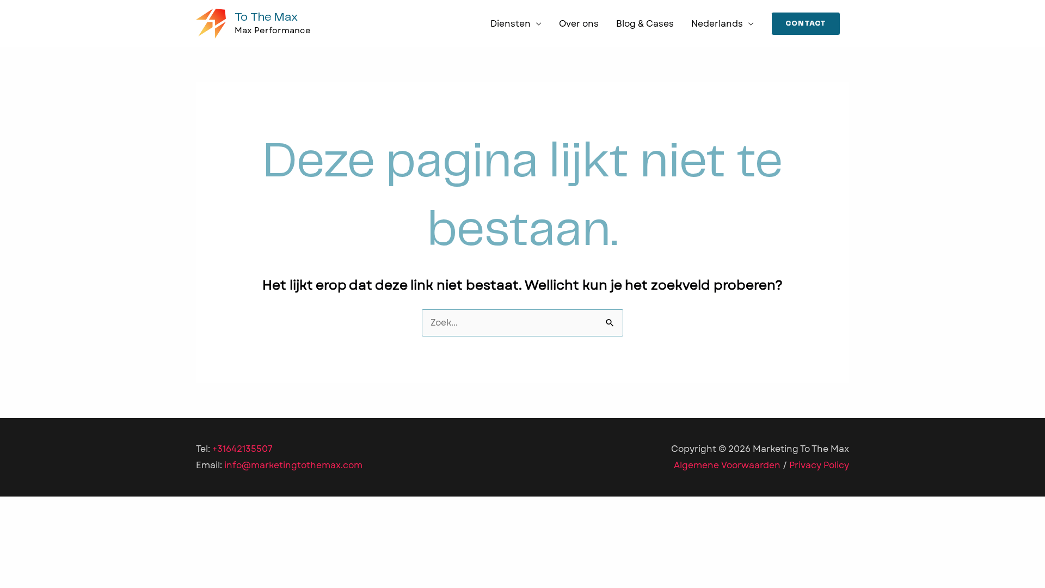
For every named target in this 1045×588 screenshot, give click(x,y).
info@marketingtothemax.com (293, 465)
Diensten (510, 23)
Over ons (579, 23)
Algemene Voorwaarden (727, 465)
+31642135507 (242, 449)
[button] (805, 24)
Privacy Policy (819, 465)
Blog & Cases (645, 23)
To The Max (266, 17)
